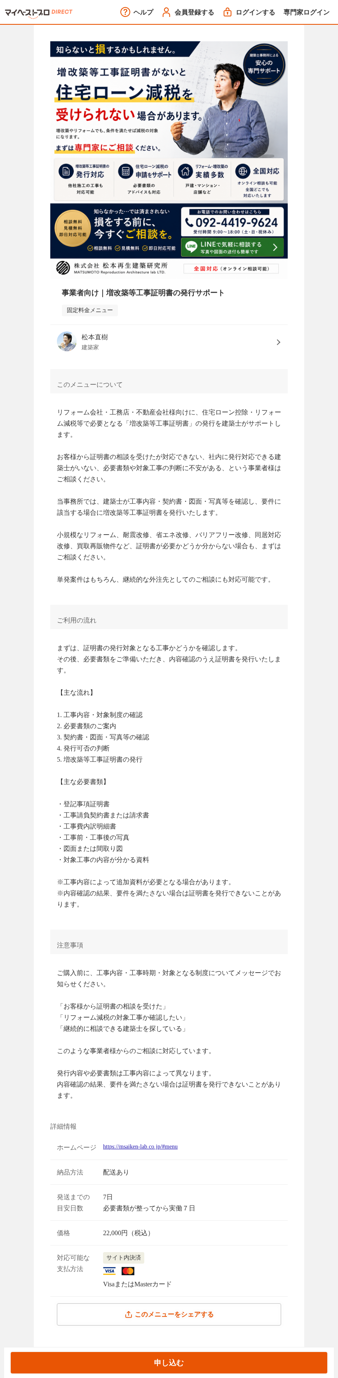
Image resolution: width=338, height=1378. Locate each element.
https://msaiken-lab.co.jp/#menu (140, 1147)
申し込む (169, 1363)
